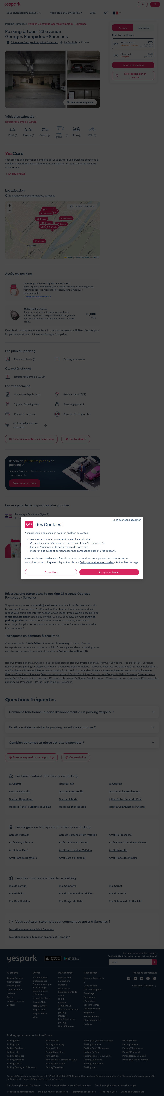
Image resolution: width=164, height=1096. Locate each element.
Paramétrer (51, 572)
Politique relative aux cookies (97, 562)
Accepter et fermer (109, 572)
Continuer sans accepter (126, 519)
